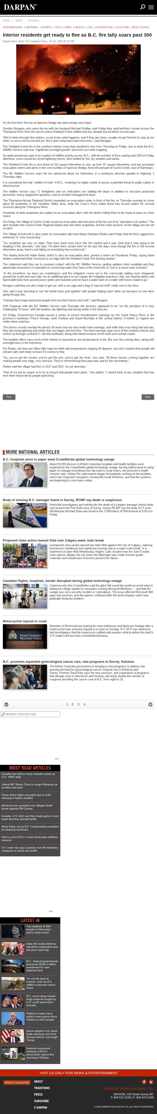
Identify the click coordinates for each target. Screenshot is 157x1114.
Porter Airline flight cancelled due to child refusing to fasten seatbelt (26, 796)
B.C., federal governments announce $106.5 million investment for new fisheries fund (42, 966)
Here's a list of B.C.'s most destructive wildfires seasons (30, 839)
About (38, 1081)
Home (6, 20)
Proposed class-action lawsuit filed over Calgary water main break (53, 540)
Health (79, 27)
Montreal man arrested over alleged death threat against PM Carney (27, 807)
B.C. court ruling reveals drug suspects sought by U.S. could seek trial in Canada (41, 1000)
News (19, 20)
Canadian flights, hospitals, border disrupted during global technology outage (62, 581)
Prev (9, 397)
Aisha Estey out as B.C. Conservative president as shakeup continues (30, 828)
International (13, 27)
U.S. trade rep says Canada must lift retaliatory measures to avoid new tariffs (30, 849)
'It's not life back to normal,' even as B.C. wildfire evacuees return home (40, 983)
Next (147, 397)
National (33, 20)
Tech (58, 27)
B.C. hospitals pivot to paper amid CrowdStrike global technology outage (58, 459)
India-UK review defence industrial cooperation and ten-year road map (42, 946)
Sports (46, 27)
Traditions (42, 1088)
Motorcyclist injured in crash (25, 621)
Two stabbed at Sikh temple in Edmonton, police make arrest (39, 929)
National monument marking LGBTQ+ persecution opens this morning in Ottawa (40, 1053)
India (68, 27)
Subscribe (41, 1101)
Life (90, 27)
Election (122, 27)
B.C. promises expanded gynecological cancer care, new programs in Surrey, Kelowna (68, 661)
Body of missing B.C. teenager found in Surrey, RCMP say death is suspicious (62, 500)
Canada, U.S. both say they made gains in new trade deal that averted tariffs (30, 817)
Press (38, 1094)
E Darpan (40, 1107)
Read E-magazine (17, 1082)
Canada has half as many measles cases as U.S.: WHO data (28, 775)
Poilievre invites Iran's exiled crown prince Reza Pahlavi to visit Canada (41, 1016)
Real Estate (140, 27)
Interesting (104, 27)
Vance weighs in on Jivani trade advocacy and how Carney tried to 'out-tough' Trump (42, 1035)
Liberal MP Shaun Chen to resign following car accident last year (30, 786)
